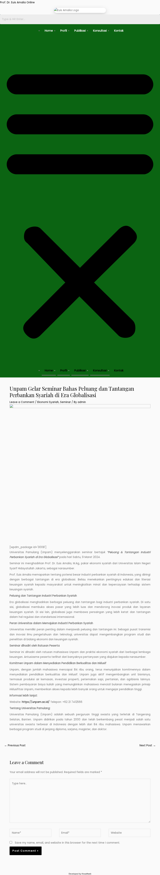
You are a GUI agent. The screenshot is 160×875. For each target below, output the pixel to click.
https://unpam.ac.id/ (36, 702)
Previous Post (15, 745)
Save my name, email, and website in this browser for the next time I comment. (67, 843)
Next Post (148, 745)
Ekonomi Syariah (48, 402)
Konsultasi (100, 31)
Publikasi (80, 31)
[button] (80, 202)
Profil (63, 31)
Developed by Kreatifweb (80, 874)
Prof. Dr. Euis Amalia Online (17, 2)
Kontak (119, 31)
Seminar (65, 402)
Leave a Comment (22, 402)
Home (49, 31)
